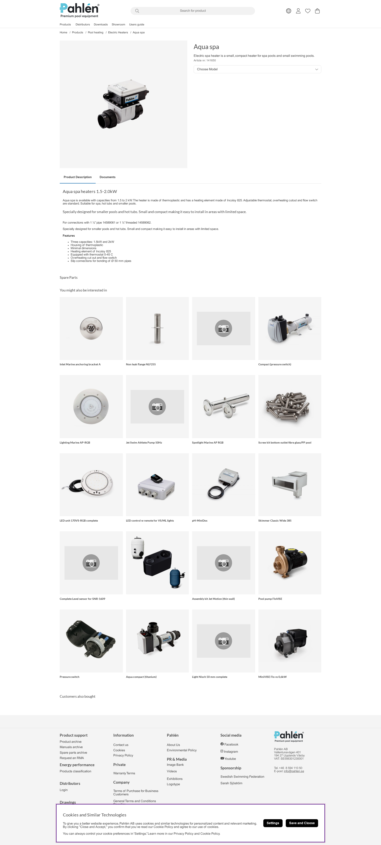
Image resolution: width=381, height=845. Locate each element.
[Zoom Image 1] (123, 104)
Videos (172, 771)
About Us (173, 745)
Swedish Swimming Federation (242, 776)
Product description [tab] (78, 177)
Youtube (230, 758)
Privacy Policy (123, 755)
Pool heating (95, 32)
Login (64, 790)
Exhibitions (175, 778)
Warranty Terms (124, 773)
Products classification (75, 771)
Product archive (71, 741)
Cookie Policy (209, 833)
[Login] (298, 11)
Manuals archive (71, 747)
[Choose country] (289, 11)
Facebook (231, 744)
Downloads (101, 24)
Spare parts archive (73, 752)
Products (65, 24)
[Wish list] (308, 11)
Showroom (118, 24)
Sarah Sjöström (231, 783)
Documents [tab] (107, 177)
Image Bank (175, 764)
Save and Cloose (302, 823)
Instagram (231, 751)
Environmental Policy (182, 750)
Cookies (119, 750)
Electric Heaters (118, 32)
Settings (273, 823)
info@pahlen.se (294, 771)
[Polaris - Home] (79, 10)
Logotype (173, 784)
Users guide (136, 24)
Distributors (83, 24)
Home (63, 32)
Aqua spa (139, 32)
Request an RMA (72, 758)
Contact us (120, 745)
